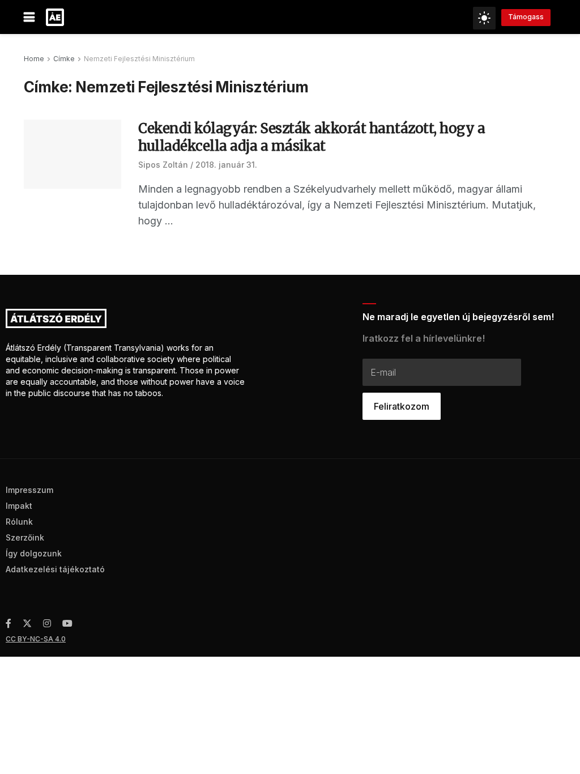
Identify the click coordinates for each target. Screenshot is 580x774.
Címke (64, 58)
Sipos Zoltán (163, 164)
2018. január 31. (226, 164)
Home (34, 58)
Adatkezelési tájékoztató (55, 569)
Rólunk (19, 521)
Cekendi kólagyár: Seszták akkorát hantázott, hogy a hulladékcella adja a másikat (311, 137)
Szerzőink (25, 537)
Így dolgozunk (34, 553)
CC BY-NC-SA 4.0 (36, 639)
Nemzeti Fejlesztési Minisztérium (139, 58)
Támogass (526, 16)
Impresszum (29, 490)
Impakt (19, 506)
